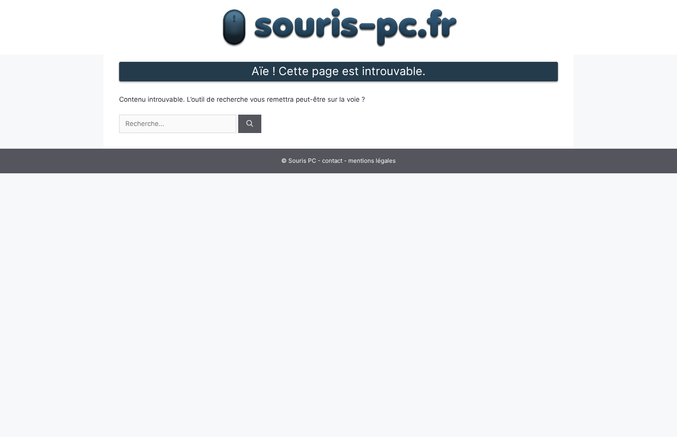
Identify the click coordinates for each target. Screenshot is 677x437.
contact (332, 160)
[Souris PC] (338, 27)
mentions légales (372, 160)
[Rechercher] (249, 124)
